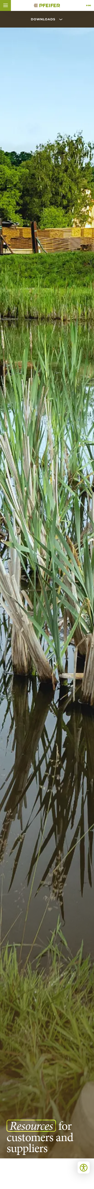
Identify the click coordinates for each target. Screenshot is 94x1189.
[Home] (47, 5)
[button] (5, 5)
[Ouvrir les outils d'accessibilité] (84, 1167)
